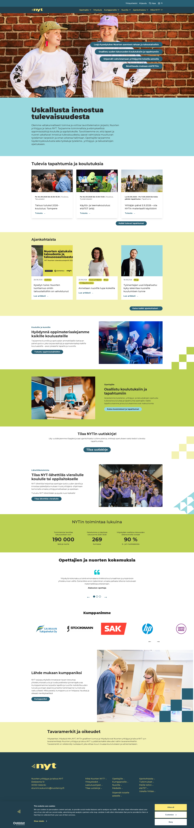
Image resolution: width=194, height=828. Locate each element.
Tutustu (40, 213)
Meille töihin (145, 785)
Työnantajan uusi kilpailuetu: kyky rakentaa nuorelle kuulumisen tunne (140, 288)
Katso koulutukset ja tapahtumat (123, 409)
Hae (153, 3)
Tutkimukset (145, 782)
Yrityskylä (97, 10)
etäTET (143, 788)
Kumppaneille (110, 10)
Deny (171, 822)
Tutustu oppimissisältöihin (47, 352)
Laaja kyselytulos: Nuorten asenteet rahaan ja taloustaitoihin (126, 44)
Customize (169, 815)
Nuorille (124, 10)
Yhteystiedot (131, 3)
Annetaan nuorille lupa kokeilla (97, 288)
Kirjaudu (143, 3)
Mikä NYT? (155, 10)
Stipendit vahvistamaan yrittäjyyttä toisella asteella (131, 59)
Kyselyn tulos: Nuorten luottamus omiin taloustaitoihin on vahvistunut (51, 288)
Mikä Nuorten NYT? (95, 778)
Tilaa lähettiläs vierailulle (46, 499)
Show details (39, 821)
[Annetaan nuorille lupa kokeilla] (97, 260)
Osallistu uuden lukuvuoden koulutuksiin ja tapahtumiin (129, 52)
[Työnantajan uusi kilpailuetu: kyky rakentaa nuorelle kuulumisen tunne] (142, 260)
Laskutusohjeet (93, 785)
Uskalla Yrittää (146, 791)
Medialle (116, 788)
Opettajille (84, 10)
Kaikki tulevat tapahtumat (131, 223)
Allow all (170, 807)
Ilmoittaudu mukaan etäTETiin (142, 66)
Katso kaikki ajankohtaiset (146, 308)
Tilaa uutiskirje (97, 449)
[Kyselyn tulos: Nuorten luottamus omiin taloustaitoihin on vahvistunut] (52, 260)
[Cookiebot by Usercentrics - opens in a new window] (19, 823)
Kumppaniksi (40, 699)
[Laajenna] (90, 10)
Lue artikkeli (41, 296)
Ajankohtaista (139, 10)
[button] (88, 596)
